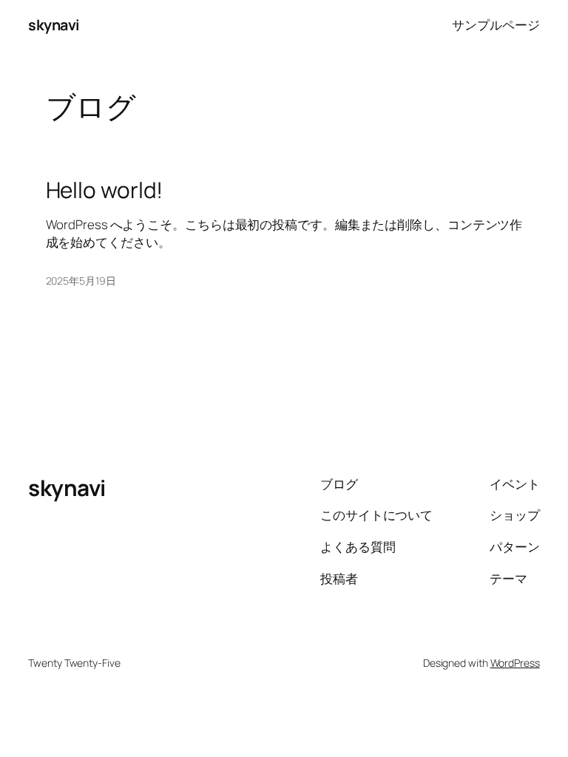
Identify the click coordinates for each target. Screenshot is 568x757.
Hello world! (104, 189)
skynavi (54, 25)
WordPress (515, 663)
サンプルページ (495, 24)
